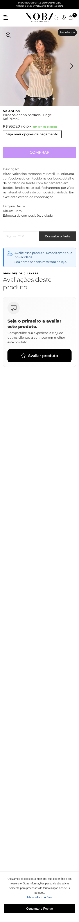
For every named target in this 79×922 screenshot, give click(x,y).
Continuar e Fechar (39, 908)
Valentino (11, 111)
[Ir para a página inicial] (39, 17)
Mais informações (51, 897)
